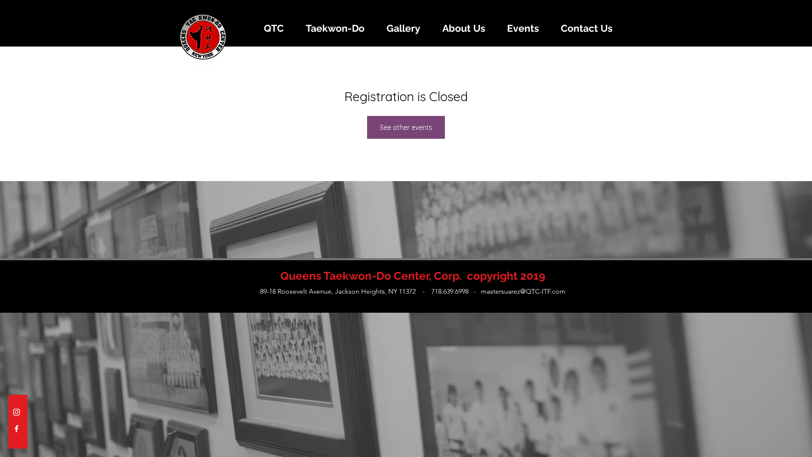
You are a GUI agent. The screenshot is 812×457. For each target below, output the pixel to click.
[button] (273, 28)
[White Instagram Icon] (16, 412)
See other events (406, 127)
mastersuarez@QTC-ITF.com (523, 291)
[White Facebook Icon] (16, 428)
